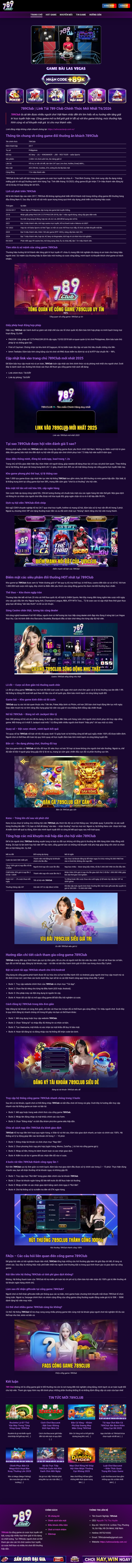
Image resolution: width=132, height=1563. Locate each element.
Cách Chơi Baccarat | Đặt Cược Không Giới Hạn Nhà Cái (50, 1425)
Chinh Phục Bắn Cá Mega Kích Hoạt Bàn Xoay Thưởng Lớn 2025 (19, 1468)
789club (5, 1532)
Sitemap (52, 1534)
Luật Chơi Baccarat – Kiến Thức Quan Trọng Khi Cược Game (112, 1468)
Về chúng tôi (53, 1516)
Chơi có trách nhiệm (57, 1529)
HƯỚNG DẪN (95, 14)
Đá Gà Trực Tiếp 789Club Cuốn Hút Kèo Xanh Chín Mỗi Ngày (50, 1468)
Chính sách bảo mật (57, 1520)
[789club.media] (15, 6)
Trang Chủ (36, 14)
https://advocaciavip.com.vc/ (61, 129)
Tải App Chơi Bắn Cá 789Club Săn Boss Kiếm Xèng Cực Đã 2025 (113, 1425)
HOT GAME (51, 14)
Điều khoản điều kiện (58, 1525)
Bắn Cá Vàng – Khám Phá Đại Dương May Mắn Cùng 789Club (81, 1425)
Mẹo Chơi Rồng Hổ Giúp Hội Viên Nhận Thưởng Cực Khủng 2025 (82, 1468)
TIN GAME (81, 14)
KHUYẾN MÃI (66, 14)
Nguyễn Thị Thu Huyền (107, 1520)
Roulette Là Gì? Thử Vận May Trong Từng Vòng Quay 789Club (19, 1425)
